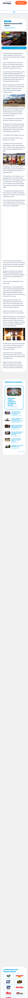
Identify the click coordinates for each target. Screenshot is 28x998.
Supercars (16, 406)
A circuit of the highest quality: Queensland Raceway (16, 440)
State (18, 442)
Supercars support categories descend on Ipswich (12, 401)
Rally (18, 448)
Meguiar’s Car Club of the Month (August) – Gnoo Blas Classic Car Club (17, 426)
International (19, 415)
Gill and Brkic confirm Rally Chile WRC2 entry (17, 446)
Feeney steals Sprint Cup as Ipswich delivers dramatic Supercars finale (17, 419)
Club (17, 429)
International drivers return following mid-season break (16, 413)
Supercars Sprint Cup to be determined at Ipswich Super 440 (17, 433)
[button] (14, 11)
